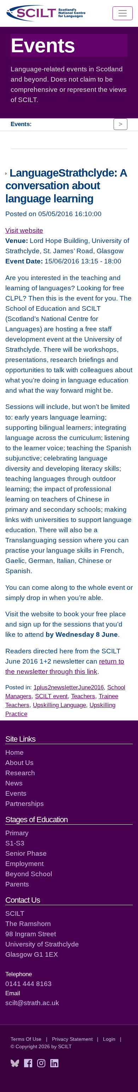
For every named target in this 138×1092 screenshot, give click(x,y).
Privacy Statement (72, 1039)
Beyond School (28, 874)
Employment (24, 863)
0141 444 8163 (28, 983)
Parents (17, 884)
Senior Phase (26, 853)
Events (16, 793)
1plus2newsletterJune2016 (69, 687)
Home (14, 752)
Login (109, 1039)
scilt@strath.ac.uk (32, 1003)
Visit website (24, 230)
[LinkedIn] (54, 1063)
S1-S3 (14, 843)
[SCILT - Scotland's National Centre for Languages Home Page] (46, 13)
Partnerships (24, 803)
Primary (17, 833)
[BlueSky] (15, 1063)
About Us (19, 762)
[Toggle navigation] (123, 13)
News (14, 783)
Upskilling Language (59, 705)
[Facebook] (28, 1063)
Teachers (83, 696)
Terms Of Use (26, 1039)
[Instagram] (41, 1063)
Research (20, 773)
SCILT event (51, 696)
